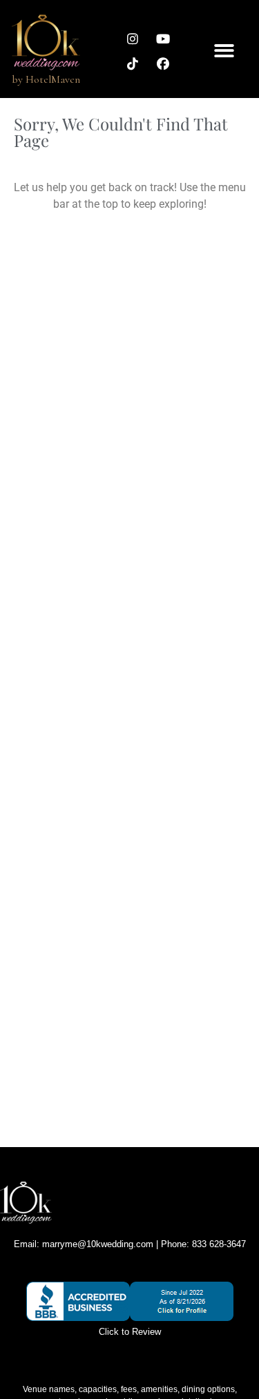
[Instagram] (132, 38)
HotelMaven (53, 79)
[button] (224, 51)
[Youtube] (163, 38)
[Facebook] (163, 63)
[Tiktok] (132, 63)
